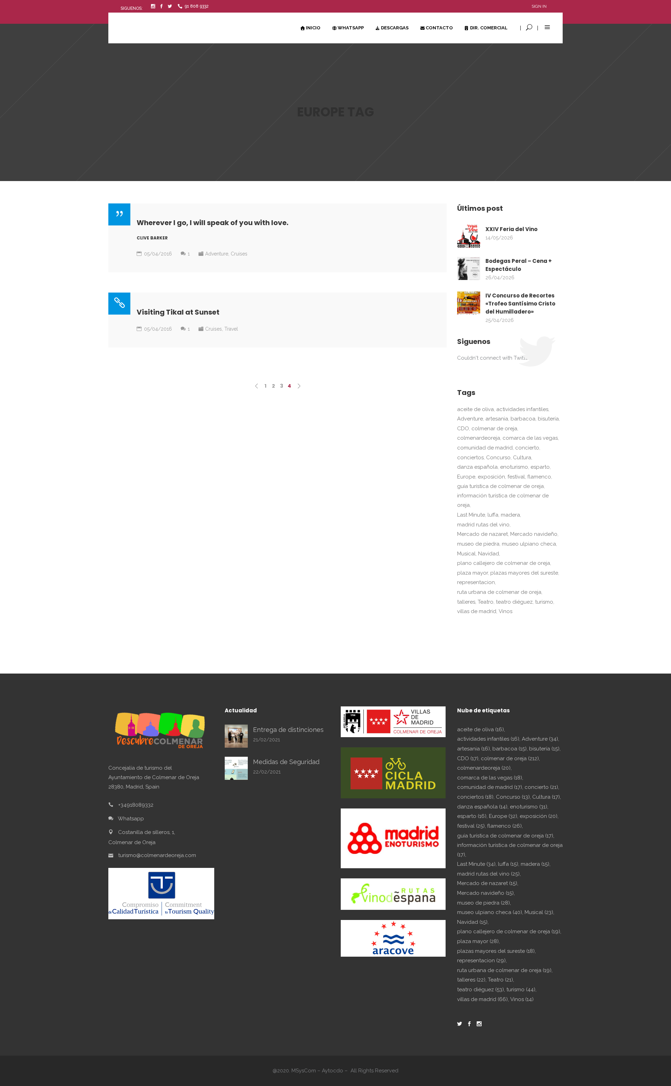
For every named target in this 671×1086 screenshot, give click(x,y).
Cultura (522, 457)
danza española (477, 467)
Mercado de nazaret (482, 534)
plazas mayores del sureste (524, 573)
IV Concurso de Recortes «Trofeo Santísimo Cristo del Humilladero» (520, 303)
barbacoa (523, 419)
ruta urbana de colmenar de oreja (499, 592)
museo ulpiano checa (529, 544)
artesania (496, 419)
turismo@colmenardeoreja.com (157, 855)
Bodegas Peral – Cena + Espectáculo (518, 265)
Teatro (485, 602)
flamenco (539, 477)
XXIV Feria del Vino (511, 229)
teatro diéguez (514, 602)
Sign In (539, 6)
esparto (540, 467)
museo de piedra (478, 544)
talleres (466, 602)
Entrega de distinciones (288, 729)
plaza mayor (472, 573)
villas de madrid (476, 611)
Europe (466, 477)
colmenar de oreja (494, 428)
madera (510, 515)
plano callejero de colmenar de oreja (503, 563)
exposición (491, 477)
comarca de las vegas (530, 438)
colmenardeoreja (478, 438)
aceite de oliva (475, 409)
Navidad (488, 554)
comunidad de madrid (485, 448)
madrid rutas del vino (483, 525)
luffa (493, 515)
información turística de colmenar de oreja (503, 500)
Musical (466, 554)
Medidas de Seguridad (286, 761)
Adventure (216, 254)
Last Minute (471, 515)
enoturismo (514, 467)
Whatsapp (131, 818)
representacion (476, 582)
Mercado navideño (533, 534)
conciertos (470, 457)
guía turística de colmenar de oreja (500, 486)
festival (516, 477)
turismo (544, 602)
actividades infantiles (522, 409)
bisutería (548, 419)
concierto (527, 448)
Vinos (505, 611)
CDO (463, 428)
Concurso (498, 457)
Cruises (239, 254)
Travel (231, 329)
